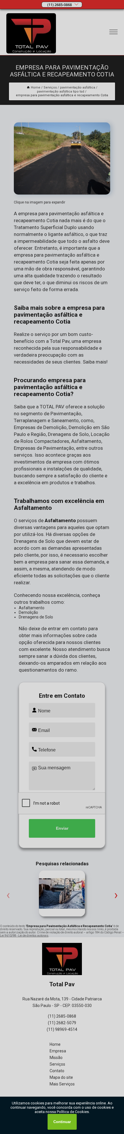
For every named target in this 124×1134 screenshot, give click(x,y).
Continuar (62, 1122)
